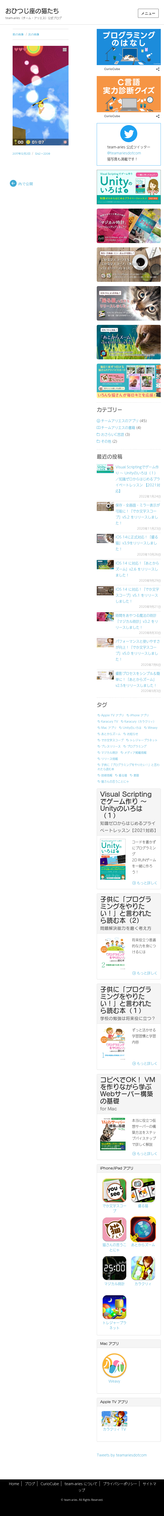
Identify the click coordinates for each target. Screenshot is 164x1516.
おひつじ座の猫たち (32, 11)
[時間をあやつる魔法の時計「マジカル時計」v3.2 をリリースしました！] (105, 616)
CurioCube (50, 1483)
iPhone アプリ (139, 715)
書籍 (136, 775)
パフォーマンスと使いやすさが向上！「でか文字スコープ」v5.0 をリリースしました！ (138, 650)
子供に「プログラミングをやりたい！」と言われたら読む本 (129, 766)
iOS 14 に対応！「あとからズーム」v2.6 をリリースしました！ (137, 569)
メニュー (148, 13)
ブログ (30, 1483)
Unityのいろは (132, 727)
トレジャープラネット (144, 740)
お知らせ (132, 734)
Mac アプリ (108, 727)
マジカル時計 (109, 752)
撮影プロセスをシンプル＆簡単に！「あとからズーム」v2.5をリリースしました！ (138, 679)
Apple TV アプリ (112, 715)
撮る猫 (123, 775)
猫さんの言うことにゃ (115, 781)
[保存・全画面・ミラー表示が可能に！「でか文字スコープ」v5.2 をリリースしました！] (105, 506)
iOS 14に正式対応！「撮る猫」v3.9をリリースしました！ (137, 542)
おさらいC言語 (112, 434)
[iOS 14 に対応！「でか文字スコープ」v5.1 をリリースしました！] (105, 590)
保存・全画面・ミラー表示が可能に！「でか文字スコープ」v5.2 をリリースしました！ (138, 514)
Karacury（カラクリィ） (140, 721)
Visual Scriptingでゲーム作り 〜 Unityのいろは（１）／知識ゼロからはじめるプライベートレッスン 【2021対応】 (138, 478)
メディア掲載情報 (135, 752)
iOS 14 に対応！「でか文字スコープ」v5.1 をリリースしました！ (137, 595)
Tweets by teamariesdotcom (122, 1455)
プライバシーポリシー (120, 1483)
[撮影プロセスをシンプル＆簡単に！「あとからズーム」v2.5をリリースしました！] (105, 675)
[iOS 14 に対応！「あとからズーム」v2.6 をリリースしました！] (105, 564)
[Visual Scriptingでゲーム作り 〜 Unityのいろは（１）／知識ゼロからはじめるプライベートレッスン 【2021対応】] (105, 468)
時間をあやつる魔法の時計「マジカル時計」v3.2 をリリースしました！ (137, 621)
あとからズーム (111, 734)
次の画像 (33, 34)
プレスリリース (111, 746)
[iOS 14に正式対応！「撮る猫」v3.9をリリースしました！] (105, 538)
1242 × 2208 (42, 153)
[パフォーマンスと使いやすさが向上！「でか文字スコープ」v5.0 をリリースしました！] (105, 642)
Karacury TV (109, 721)
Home (14, 1483)
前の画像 (18, 34)
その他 (106, 441)
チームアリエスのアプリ (120, 420)
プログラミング (136, 746)
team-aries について (80, 1483)
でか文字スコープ (112, 740)
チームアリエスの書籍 (118, 427)
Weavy (152, 727)
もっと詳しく (146, 882)
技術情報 (106, 775)
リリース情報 (109, 758)
